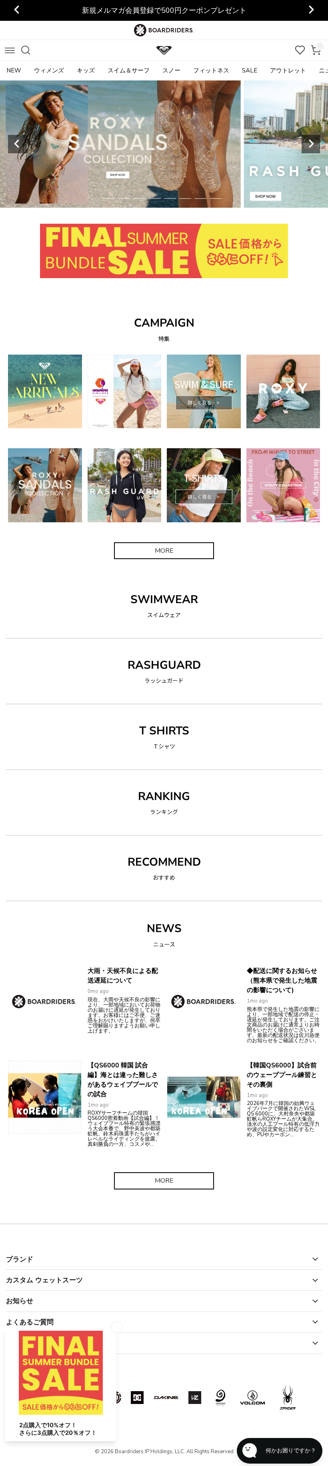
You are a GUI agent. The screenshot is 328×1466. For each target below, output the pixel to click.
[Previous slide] (17, 144)
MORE (164, 550)
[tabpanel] (164, 144)
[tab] (109, 198)
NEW (13, 70)
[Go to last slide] (17, 10)
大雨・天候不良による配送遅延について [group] (164, 10)
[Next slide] (311, 10)
